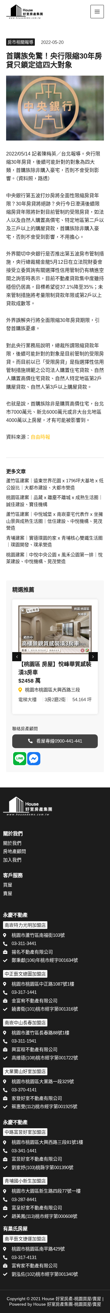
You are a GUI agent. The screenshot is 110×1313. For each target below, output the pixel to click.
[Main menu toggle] (97, 12)
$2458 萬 (29, 681)
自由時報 (40, 437)
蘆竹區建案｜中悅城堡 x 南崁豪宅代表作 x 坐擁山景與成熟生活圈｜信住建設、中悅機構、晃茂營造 (54, 521)
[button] (81, 12)
